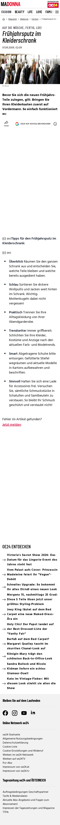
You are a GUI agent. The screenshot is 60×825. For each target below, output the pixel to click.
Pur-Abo (7, 763)
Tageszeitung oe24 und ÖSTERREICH (24, 780)
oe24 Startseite (11, 735)
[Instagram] (14, 713)
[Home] (3, 19)
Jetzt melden (11, 424)
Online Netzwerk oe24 (16, 723)
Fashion (6, 12)
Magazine (12, 19)
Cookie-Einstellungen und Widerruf (23, 751)
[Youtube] (24, 713)
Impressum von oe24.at (16, 767)
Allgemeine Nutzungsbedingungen (23, 739)
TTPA (5, 812)
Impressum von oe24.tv (16, 771)
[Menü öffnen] (56, 12)
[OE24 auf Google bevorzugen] (55, 124)
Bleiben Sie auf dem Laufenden (21, 700)
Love (39, 12)
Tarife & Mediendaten (15, 796)
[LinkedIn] (33, 713)
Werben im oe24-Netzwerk (18, 755)
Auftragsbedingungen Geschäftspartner (25, 792)
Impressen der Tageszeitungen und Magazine (28, 808)
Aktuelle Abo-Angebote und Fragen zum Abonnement (26, 802)
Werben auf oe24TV (14, 759)
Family (50, 12)
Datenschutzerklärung (15, 743)
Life (30, 12)
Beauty (19, 12)
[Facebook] (5, 713)
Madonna (24, 19)
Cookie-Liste (10, 747)
